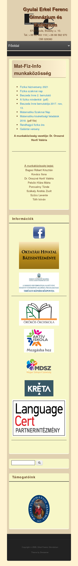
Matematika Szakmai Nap (35, 112)
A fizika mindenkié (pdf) (34, 99)
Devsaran (44, 552)
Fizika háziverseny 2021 (34, 87)
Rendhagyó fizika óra (32, 125)
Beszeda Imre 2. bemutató (35, 95)
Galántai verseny (30, 129)
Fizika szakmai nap (31, 91)
